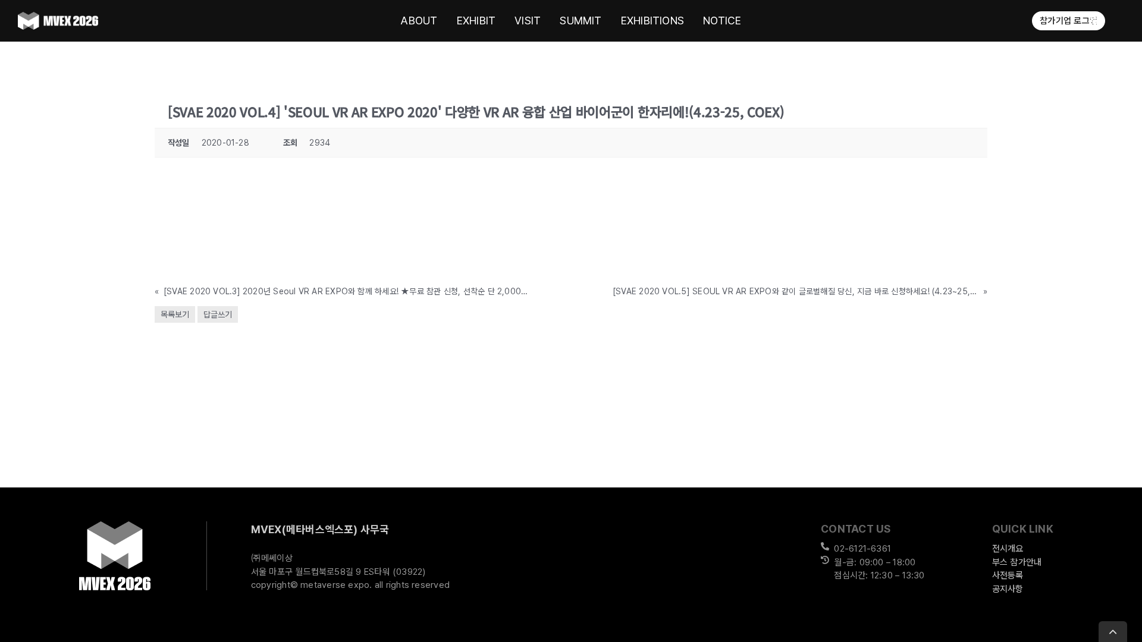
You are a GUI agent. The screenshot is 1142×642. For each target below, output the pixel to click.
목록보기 (175, 314)
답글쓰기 (217, 314)
